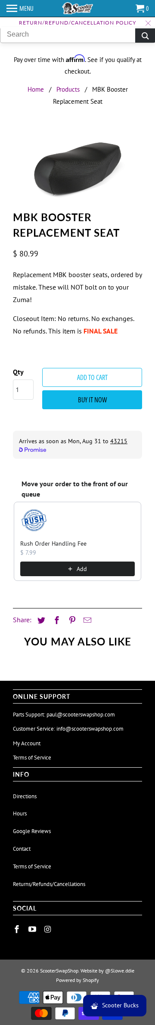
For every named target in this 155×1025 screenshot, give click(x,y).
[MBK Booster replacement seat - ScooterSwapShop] (77, 168)
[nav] (20, 8)
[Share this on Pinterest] (71, 620)
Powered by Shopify (77, 980)
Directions (25, 796)
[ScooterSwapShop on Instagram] (48, 929)
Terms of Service (32, 757)
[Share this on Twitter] (40, 620)
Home (36, 89)
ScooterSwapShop (59, 970)
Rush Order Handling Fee (53, 543)
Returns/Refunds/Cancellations (49, 884)
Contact (22, 848)
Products (68, 89)
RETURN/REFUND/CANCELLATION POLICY (77, 22)
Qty (18, 371)
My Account (26, 743)
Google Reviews (32, 831)
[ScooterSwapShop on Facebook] (17, 929)
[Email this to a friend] (86, 620)
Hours (20, 813)
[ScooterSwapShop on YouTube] (33, 929)
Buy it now (92, 399)
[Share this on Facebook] (55, 620)
